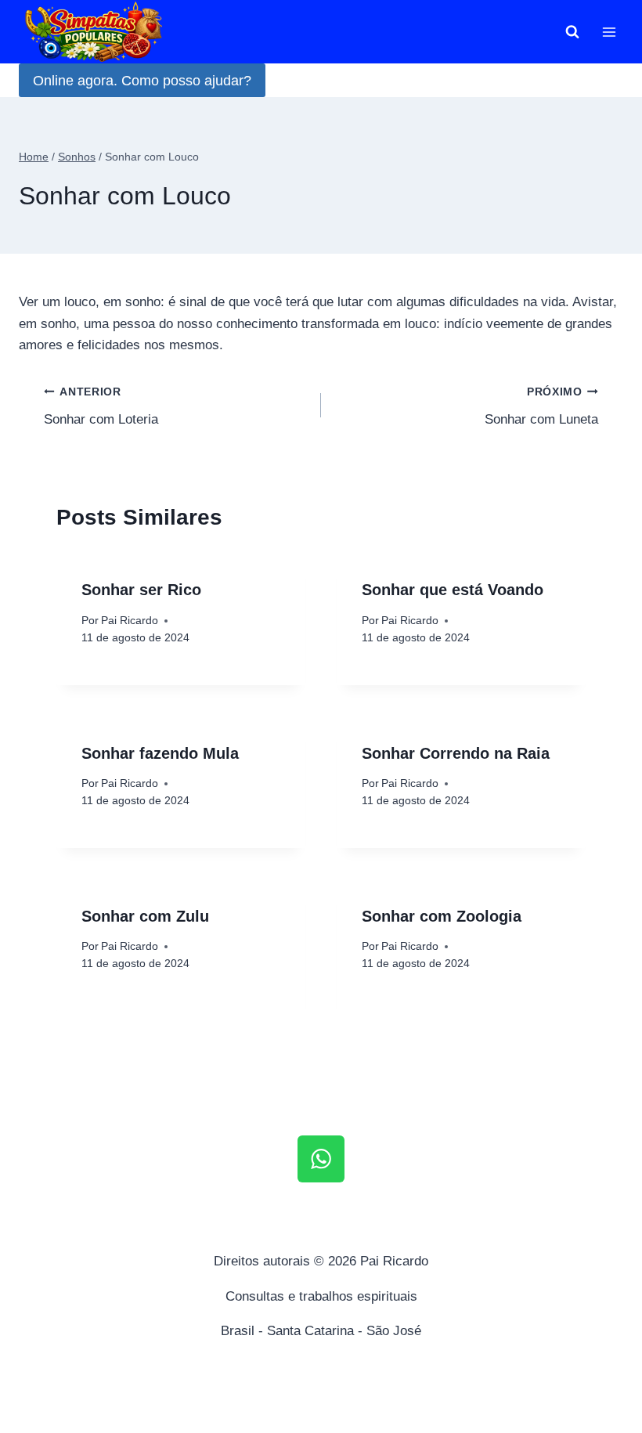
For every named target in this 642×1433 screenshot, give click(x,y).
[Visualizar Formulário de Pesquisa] (572, 32)
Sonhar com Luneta (541, 406)
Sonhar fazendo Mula (160, 753)
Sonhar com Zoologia (441, 916)
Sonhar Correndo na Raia (456, 753)
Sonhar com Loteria (101, 406)
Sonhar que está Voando (452, 589)
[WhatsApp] (321, 1158)
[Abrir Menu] (608, 32)
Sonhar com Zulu (145, 916)
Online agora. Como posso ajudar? (142, 80)
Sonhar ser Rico (141, 589)
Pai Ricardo (129, 620)
